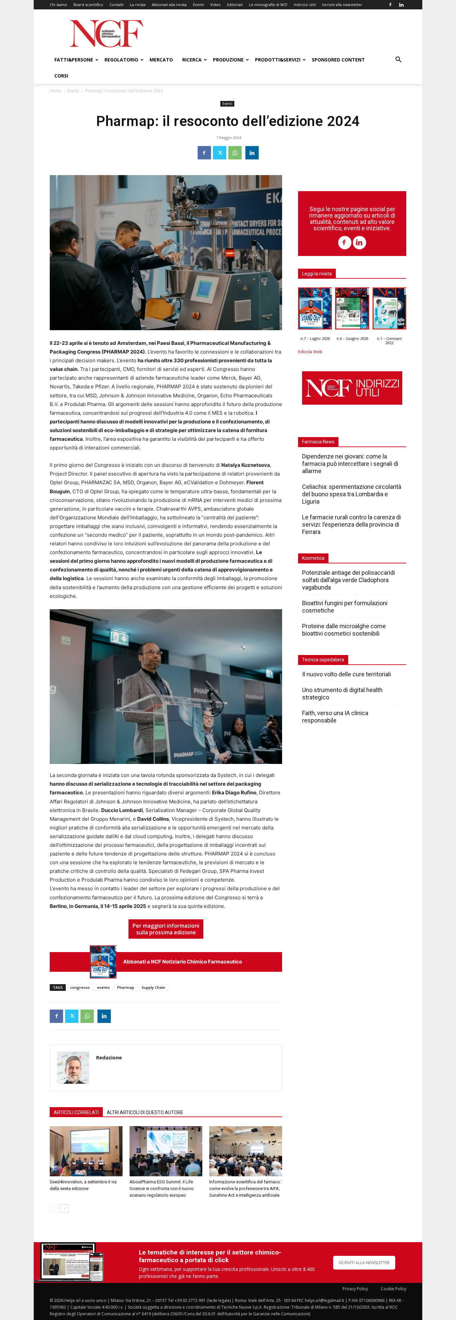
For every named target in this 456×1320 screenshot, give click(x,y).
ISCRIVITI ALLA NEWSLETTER (364, 1263)
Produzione (228, 59)
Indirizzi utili (305, 4)
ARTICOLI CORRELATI (76, 1112)
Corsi (61, 76)
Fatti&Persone (73, 59)
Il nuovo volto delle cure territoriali (347, 674)
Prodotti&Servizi (277, 59)
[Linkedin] (401, 4)
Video (215, 4)
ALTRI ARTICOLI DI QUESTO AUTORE (145, 1112)
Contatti (116, 4)
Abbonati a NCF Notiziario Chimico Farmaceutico (182, 961)
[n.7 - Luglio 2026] (103, 961)
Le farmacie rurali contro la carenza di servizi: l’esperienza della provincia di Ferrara (351, 524)
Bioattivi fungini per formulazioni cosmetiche (345, 607)
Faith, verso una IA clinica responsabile (335, 716)
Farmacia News (318, 441)
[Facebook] (390, 4)
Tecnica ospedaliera (323, 659)
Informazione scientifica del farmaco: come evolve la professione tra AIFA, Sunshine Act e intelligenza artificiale (245, 1188)
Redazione (109, 1057)
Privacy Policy (355, 1289)
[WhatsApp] (235, 152)
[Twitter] (219, 152)
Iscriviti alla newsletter (342, 4)
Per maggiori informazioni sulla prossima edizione (166, 929)
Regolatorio (121, 59)
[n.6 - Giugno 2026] (352, 310)
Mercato (161, 59)
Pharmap (125, 987)
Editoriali (235, 4)
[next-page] (64, 1208)
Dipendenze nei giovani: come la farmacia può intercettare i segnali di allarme (350, 464)
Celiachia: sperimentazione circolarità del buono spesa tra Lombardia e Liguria (351, 494)
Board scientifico (88, 4)
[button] (398, 60)
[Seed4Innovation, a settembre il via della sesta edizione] (86, 1151)
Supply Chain (153, 987)
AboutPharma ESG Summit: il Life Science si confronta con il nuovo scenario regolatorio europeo (162, 1188)
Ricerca (192, 59)
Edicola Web (310, 352)
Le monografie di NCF (268, 4)
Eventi (198, 4)
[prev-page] (54, 1208)
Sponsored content (338, 59)
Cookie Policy (393, 1289)
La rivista (138, 4)
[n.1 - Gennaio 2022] (389, 310)
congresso (80, 987)
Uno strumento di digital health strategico (342, 693)
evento (103, 987)
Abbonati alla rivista (169, 4)
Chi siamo (58, 4)
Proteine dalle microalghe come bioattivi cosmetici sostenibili (344, 630)
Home (55, 91)
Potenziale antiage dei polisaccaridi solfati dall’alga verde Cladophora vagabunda (348, 580)
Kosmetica (313, 558)
